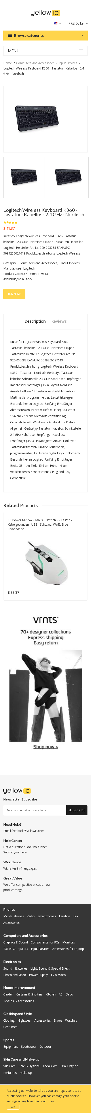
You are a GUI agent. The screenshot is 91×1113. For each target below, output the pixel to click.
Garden (8, 994)
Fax (75, 916)
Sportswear (29, 1046)
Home (7, 63)
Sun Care (9, 1066)
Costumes (10, 1027)
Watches (71, 1020)
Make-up (26, 1073)
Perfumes (10, 1073)
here (24, 852)
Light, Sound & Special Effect (49, 968)
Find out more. (45, 1101)
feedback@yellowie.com (27, 831)
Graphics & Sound (15, 942)
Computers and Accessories (35, 63)
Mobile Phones (13, 916)
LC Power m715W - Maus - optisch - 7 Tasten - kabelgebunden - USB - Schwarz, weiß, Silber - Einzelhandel (40, 524)
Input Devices (68, 63)
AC (61, 994)
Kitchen (51, 994)
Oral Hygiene (69, 1066)
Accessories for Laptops (68, 949)
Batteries (21, 968)
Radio (30, 916)
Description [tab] (35, 321)
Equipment (10, 1046)
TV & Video (58, 975)
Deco (69, 994)
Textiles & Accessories (18, 1001)
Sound (7, 968)
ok (13, 1107)
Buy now (14, 294)
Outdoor (45, 1046)
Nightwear (24, 1020)
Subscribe (76, 810)
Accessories (11, 922)
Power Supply (38, 975)
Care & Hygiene (29, 1066)
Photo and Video (14, 975)
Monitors (68, 942)
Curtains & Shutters (29, 994)
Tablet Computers (15, 949)
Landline (64, 916)
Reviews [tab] (59, 321)
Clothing (8, 1020)
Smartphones (47, 916)
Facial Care (50, 1066)
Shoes (58, 1020)
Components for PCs (45, 942)
